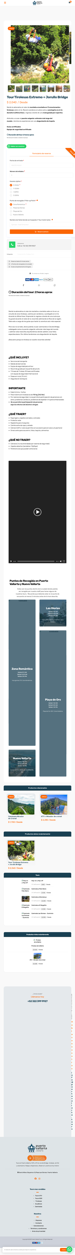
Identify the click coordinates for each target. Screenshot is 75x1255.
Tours (32, 254)
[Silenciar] (61, 561)
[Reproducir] (11, 561)
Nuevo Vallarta (18, 215)
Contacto (38, 1223)
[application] (37, 512)
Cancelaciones (39, 1226)
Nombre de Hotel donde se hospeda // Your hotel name (30, 220)
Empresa (39, 1220)
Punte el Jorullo (21, 254)
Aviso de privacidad (38, 1231)
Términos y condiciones (38, 1228)
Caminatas (38, 1206)
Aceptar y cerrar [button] (66, 1249)
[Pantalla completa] (64, 561)
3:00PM (16, 195)
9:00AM (16, 185)
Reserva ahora (42, 232)
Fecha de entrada (16, 160)
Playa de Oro (17, 211)
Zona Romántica (19, 204)
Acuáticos (38, 1204)
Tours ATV (38, 1196)
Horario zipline (15, 181)
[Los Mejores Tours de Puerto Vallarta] (37, 2)
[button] (5, 2)
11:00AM (16, 188)
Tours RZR (38, 1198)
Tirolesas (28, 254)
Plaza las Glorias (19, 208)
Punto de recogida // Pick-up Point (23, 201)
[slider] (35, 561)
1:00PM (15, 192)
